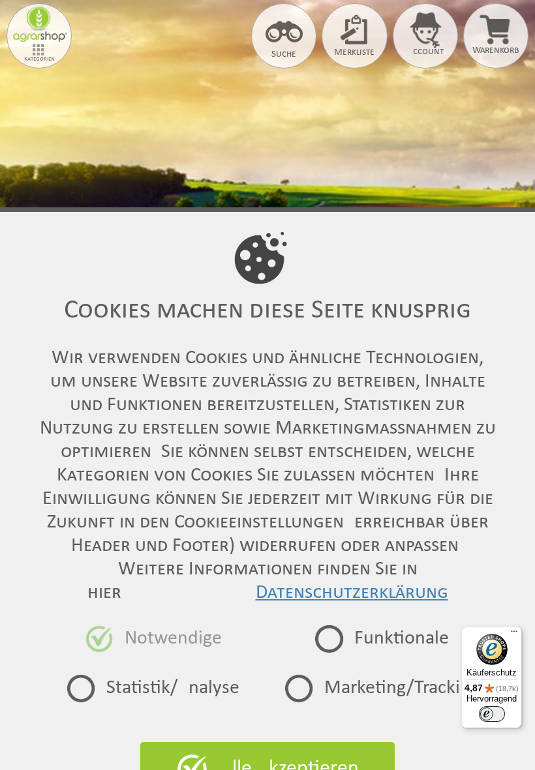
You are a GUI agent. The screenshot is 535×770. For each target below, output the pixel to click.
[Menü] (514, 634)
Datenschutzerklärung (352, 593)
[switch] (492, 714)
